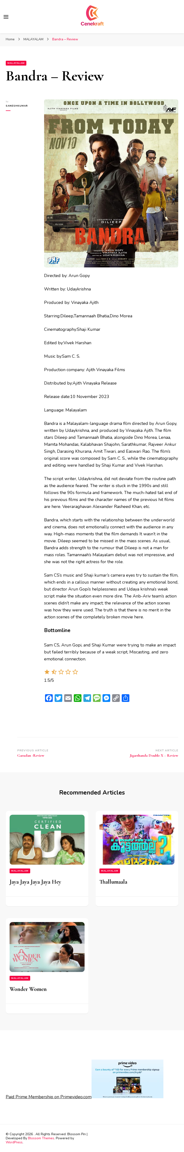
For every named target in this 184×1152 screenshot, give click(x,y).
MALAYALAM (16, 63)
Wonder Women (28, 989)
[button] (47, 673)
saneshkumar (17, 106)
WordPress (14, 1142)
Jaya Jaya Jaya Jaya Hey (35, 881)
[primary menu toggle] (6, 16)
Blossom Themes (41, 1138)
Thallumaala (113, 881)
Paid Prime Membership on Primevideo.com (49, 1097)
